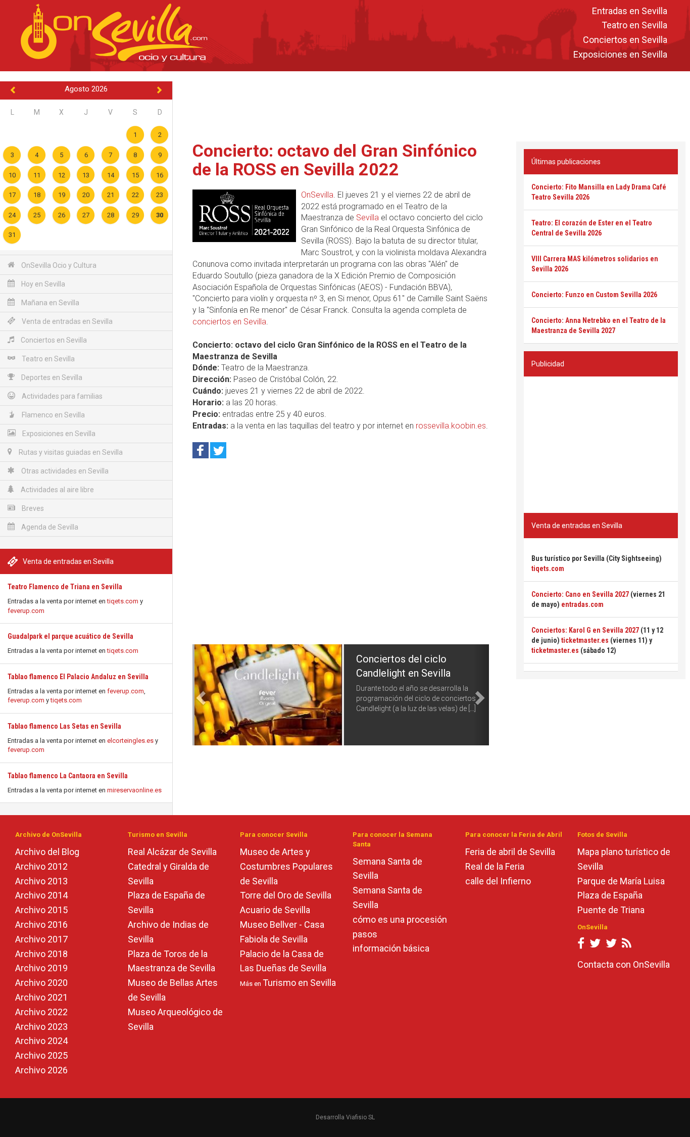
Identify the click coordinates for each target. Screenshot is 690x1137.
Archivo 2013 (41, 881)
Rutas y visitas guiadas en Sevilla (70, 452)
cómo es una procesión (400, 919)
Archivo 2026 (41, 1070)
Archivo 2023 (41, 1026)
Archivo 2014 (41, 895)
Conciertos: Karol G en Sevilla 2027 (585, 630)
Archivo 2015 (41, 910)
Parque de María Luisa (621, 881)
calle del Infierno (498, 881)
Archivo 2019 (41, 968)
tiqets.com (122, 601)
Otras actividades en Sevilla (64, 471)
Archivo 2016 (41, 924)
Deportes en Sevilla (51, 377)
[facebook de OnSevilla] (580, 945)
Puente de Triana (611, 910)
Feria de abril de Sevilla (510, 851)
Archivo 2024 (41, 1040)
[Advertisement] (431, 104)
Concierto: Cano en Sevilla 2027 (580, 594)
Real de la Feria (494, 866)
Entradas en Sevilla (629, 11)
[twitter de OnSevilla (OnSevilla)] (595, 945)
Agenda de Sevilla (49, 527)
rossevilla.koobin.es (451, 426)
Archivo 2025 (41, 1055)
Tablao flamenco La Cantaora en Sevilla (68, 776)
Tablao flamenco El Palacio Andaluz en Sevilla (78, 677)
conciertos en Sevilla (229, 321)
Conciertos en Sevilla (625, 40)
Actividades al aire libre (56, 490)
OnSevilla (317, 195)
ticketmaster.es (585, 640)
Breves (32, 508)
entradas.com (582, 604)
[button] (199, 694)
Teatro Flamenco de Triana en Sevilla (65, 587)
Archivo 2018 (41, 954)
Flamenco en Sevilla (52, 415)
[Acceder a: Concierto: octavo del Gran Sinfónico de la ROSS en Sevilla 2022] (244, 216)
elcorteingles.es (130, 740)
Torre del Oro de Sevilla (285, 895)
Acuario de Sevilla (275, 910)
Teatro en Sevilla (634, 25)
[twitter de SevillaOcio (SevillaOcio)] (611, 945)
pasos (365, 934)
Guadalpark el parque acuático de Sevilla (70, 636)
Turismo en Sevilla (299, 982)
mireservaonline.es (134, 790)
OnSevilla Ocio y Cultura (58, 265)
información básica (391, 948)
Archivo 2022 (41, 1012)
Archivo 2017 (41, 939)
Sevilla (367, 217)
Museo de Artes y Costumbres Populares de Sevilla (286, 866)
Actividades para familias (61, 396)
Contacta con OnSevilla (623, 964)
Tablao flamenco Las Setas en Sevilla (64, 726)
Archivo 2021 (41, 997)
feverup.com (26, 610)
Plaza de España (610, 895)
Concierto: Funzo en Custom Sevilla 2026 (594, 295)
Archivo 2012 (41, 866)
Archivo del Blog (47, 851)
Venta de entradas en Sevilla (66, 321)
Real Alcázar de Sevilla (172, 851)
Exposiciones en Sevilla (620, 54)
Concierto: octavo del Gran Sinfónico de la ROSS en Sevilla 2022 (334, 159)
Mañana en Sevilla (49, 303)
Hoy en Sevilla (42, 284)
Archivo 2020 (41, 982)
